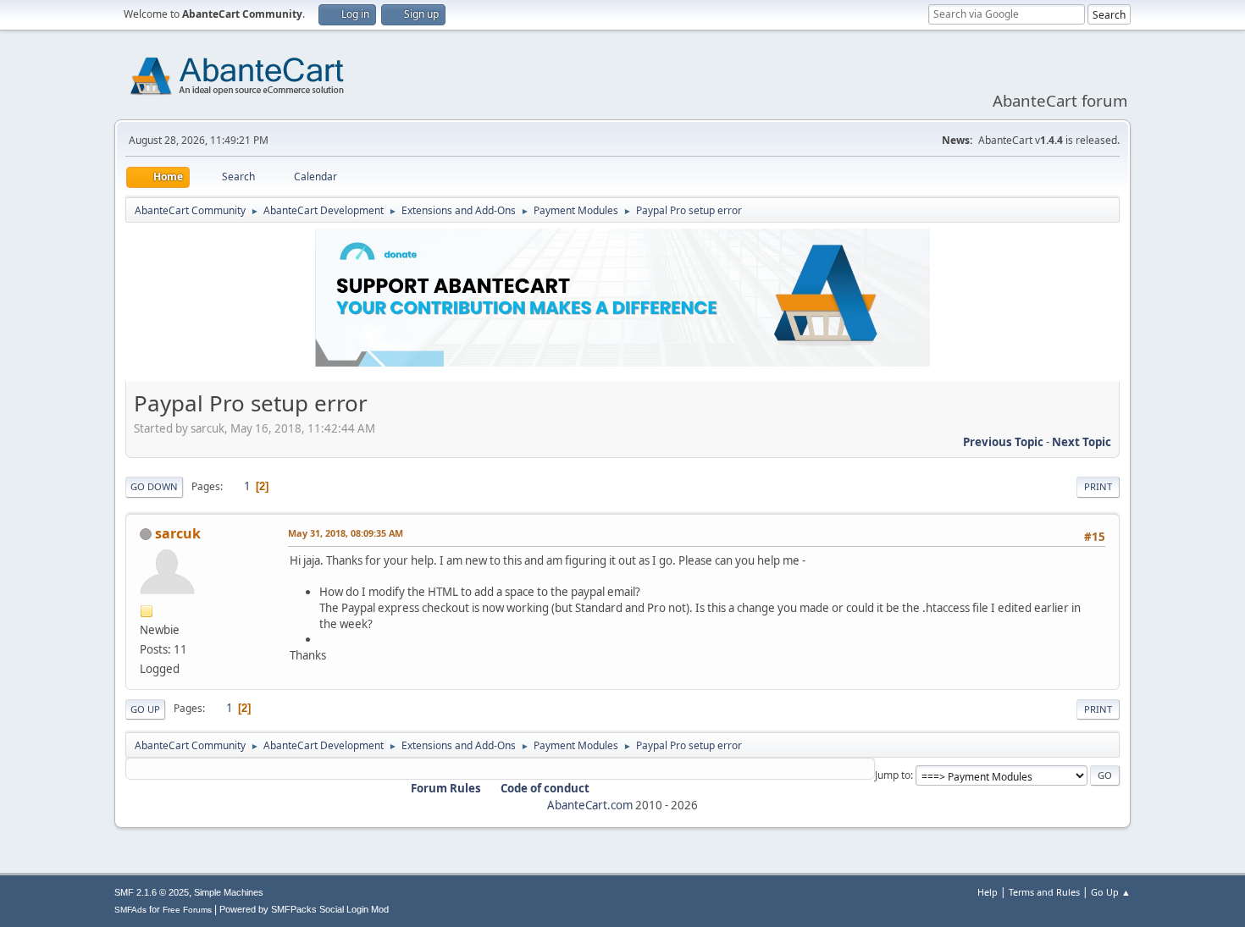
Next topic (1081, 442)
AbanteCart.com (590, 805)
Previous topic (1003, 442)
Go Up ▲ (1111, 892)
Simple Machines (228, 892)
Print (1098, 486)
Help (987, 892)
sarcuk (178, 533)
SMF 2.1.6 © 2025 (151, 892)
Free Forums (187, 909)
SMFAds (130, 909)
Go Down (154, 486)
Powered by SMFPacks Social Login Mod (304, 909)
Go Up (145, 709)
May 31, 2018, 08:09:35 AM (345, 533)
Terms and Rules (1044, 892)
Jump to (892, 775)
